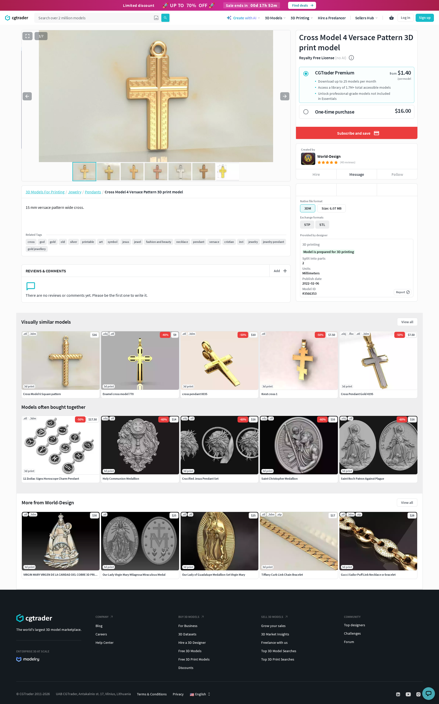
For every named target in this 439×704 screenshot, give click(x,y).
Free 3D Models (189, 651)
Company (102, 617)
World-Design (329, 156)
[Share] (397, 190)
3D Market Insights (275, 634)
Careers (101, 634)
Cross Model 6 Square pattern (42, 394)
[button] (156, 18)
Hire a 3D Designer (192, 642)
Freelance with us (274, 642)
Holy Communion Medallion (121, 478)
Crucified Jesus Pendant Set (200, 478)
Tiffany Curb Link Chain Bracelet (282, 574)
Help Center (105, 642)
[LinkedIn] (398, 694)
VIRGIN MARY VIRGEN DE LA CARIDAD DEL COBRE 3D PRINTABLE (64, 574)
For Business (187, 625)
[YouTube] (409, 694)
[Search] (165, 18)
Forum (349, 641)
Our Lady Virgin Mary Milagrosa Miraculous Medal (134, 574)
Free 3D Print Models (194, 659)
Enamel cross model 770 (118, 394)
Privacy (178, 694)
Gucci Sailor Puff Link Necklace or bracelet (368, 574)
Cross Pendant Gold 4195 (357, 394)
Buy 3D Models (188, 617)
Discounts (185, 667)
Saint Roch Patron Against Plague (362, 478)
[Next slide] (284, 96)
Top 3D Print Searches (277, 659)
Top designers (354, 625)
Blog (99, 625)
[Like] (316, 190)
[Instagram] (419, 694)
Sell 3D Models (272, 617)
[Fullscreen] (27, 36)
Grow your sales (273, 625)
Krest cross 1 (269, 394)
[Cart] (391, 18)
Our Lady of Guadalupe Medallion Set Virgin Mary (213, 574)
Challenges (352, 633)
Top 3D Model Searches (278, 651)
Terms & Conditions (152, 694)
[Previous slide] (27, 96)
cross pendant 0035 (194, 394)
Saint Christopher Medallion (279, 478)
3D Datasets (187, 634)
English (198, 694)
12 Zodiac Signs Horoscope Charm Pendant (51, 478)
